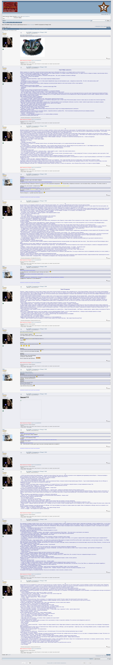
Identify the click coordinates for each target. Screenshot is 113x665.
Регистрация (19, 22)
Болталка (15, 24)
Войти (15, 22)
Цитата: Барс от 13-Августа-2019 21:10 (26, 331)
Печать (109, 27)
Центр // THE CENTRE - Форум (7, 24)
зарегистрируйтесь (26, 16)
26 (9, 27)
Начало (5, 22)
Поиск (12, 22)
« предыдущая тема (99, 26)
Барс (4, 173)
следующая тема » (107, 26)
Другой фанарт (20, 24)
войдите (19, 16)
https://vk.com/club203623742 (36, 60)
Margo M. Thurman (31, 24)
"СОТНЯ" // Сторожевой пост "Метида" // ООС (43, 24)
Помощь (9, 22)
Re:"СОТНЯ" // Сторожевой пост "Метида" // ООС (36, 32)
